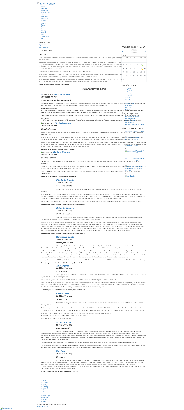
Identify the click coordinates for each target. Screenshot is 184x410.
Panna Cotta (139, 131)
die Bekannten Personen (132, 116)
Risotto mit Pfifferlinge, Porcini (134, 169)
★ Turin (127, 98)
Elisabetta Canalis (65, 180)
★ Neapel (128, 88)
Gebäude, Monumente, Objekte (135, 124)
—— (126, 101)
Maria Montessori (62, 94)
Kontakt (43, 20)
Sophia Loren (62, 293)
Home (43, 7)
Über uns (44, 9)
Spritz (132, 176)
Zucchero (60, 351)
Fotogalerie (44, 11)
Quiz (42, 14)
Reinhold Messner (65, 208)
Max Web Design (42, 406)
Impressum (44, 18)
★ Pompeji (128, 90)
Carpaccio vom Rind (133, 139)
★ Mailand (128, 96)
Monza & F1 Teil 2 (140, 159)
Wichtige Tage (45, 12)
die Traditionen (129, 122)
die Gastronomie (130, 118)
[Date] (40, 50)
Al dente (135, 145)
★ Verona (128, 100)
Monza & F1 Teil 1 (140, 152)
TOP (1, 409)
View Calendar (43, 48)
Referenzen (44, 16)
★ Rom (127, 92)
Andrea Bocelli (63, 322)
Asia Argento (62, 265)
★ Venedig (128, 94)
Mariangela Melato (65, 236)
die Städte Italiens (130, 120)
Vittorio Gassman (62, 123)
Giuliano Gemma (61, 151)
